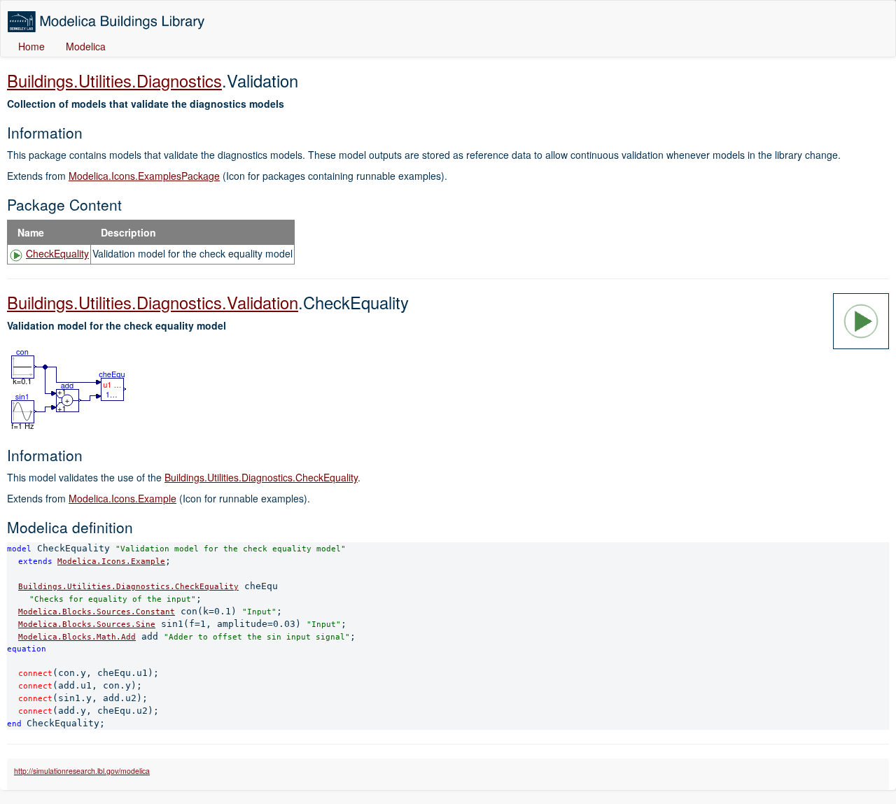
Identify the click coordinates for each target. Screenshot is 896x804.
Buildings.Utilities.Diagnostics (114, 80)
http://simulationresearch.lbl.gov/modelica (82, 771)
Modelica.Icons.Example (122, 498)
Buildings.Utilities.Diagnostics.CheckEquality (261, 477)
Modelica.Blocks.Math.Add (77, 637)
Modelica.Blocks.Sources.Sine (86, 624)
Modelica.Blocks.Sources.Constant (96, 611)
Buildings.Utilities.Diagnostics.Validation (152, 302)
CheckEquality (57, 253)
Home (31, 46)
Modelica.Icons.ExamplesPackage (144, 176)
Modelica (86, 46)
